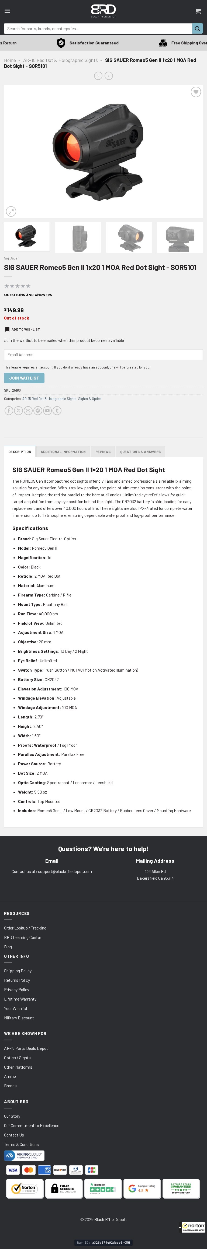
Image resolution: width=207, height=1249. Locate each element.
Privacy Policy (16, 989)
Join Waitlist (24, 378)
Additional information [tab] (63, 452)
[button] (192, 1227)
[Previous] (15, 151)
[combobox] (98, 28)
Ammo (10, 1076)
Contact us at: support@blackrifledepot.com (52, 871)
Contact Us (14, 1134)
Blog (8, 946)
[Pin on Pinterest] (37, 410)
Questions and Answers (28, 295)
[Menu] (7, 10)
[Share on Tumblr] (57, 410)
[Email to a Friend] (28, 410)
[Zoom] (11, 211)
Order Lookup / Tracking (25, 927)
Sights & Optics (90, 399)
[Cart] (198, 11)
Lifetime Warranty (20, 998)
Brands (10, 1085)
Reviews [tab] (103, 452)
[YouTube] (47, 410)
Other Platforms (18, 1066)
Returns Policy (17, 980)
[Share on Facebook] (9, 410)
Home (10, 60)
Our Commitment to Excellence (31, 1125)
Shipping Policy (18, 970)
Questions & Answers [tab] (140, 452)
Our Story (12, 1115)
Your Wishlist (15, 1008)
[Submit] (197, 28)
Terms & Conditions (21, 1144)
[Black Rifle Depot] (103, 11)
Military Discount (19, 1017)
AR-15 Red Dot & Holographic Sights (60, 60)
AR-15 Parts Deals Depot (26, 1048)
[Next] (192, 151)
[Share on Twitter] (18, 410)
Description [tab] (19, 452)
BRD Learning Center (22, 937)
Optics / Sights (17, 1057)
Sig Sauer (11, 258)
